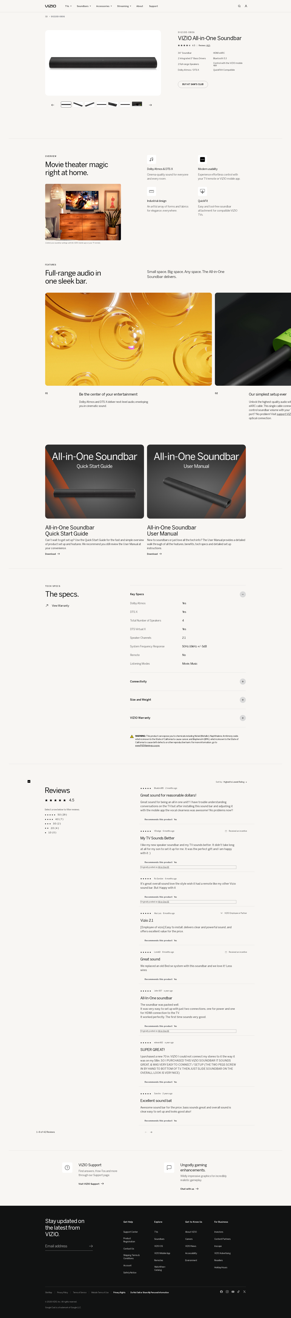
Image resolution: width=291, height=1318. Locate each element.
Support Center (130, 1232)
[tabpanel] (103, 63)
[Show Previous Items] (53, 105)
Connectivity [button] (138, 681)
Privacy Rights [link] (119, 1293)
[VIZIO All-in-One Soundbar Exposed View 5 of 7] (113, 104)
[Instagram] (227, 1291)
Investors (218, 1232)
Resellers (218, 1260)
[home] (50, 6)
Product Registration (129, 1240)
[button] (151, 1132)
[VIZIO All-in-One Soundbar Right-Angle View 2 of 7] (78, 104)
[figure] (103, 63)
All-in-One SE (163, 867)
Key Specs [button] (137, 594)
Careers (189, 1239)
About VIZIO (191, 1232)
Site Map (48, 1293)
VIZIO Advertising (222, 1253)
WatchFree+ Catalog (160, 1268)
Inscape (218, 1246)
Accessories (102, 6)
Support (153, 6)
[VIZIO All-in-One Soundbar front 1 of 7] (66, 104)
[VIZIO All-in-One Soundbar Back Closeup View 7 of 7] (137, 104)
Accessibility (191, 1253)
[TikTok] (238, 1291)
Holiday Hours (220, 1267)
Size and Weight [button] (140, 699)
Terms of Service (79, 1293)
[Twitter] (244, 1291)
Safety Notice (129, 1272)
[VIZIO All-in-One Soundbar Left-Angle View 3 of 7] (90, 104)
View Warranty (60, 605)
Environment (191, 1260)
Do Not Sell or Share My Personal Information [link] (149, 1293)
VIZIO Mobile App (162, 1253)
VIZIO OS (158, 1246)
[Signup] (91, 1246)
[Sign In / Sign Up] (246, 6)
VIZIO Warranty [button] (140, 718)
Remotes (158, 1260)
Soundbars (83, 6)
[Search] (239, 6)
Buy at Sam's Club (193, 84)
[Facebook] (221, 1291)
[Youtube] (233, 1291)
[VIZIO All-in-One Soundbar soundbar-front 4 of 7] (101, 104)
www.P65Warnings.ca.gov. (147, 745)
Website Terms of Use (99, 1293)
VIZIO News (190, 1246)
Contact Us (128, 1248)
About (139, 6)
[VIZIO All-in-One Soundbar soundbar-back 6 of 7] (125, 104)
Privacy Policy (62, 1293)
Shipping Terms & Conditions (131, 1257)
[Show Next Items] (150, 105)
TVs (67, 6)
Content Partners (222, 1239)
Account (127, 1265)
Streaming (123, 6)
